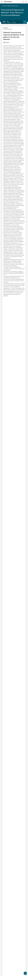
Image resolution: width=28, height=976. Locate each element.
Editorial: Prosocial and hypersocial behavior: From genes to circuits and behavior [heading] (13, 36)
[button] (9, 22)
